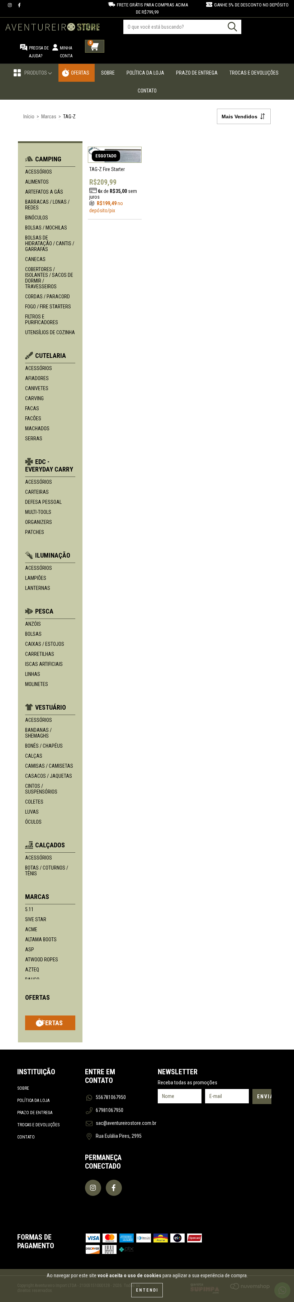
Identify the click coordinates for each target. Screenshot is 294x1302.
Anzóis (33, 624)
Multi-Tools (38, 512)
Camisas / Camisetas (49, 766)
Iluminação (52, 555)
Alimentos (37, 182)
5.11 (29, 909)
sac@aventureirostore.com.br (126, 1123)
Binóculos (36, 218)
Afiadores (37, 378)
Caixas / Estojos (44, 644)
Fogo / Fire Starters (48, 306)
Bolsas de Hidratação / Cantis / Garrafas (49, 243)
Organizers (38, 522)
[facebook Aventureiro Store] (19, 5)
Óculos (33, 822)
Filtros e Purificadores (41, 319)
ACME (31, 929)
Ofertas (80, 73)
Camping (48, 159)
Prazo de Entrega (197, 73)
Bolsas (33, 634)
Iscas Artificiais (44, 664)
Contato (147, 91)
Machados (37, 428)
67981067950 (109, 1110)
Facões (33, 418)
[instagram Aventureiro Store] (10, 5)
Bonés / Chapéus (44, 746)
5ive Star (35, 919)
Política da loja (33, 1100)
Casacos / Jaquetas (48, 776)
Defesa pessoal (43, 502)
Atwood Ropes (41, 959)
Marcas (48, 116)
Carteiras (37, 492)
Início (28, 116)
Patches (34, 532)
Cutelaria (50, 355)
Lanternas (37, 588)
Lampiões (35, 578)
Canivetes (36, 388)
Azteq (32, 969)
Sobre (108, 73)
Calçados (50, 845)
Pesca (44, 611)
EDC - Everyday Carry (49, 465)
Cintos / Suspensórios (41, 789)
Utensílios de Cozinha (50, 332)
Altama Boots (41, 939)
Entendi (147, 1290)
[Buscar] (232, 26)
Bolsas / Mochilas (46, 228)
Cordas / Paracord (47, 296)
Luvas (32, 812)
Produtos (36, 73)
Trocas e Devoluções (254, 73)
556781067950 (111, 1097)
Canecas (35, 259)
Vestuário (50, 707)
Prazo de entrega (34, 1112)
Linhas (32, 674)
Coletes (34, 802)
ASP (29, 949)
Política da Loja (145, 73)
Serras (33, 438)
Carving (34, 398)
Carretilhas (39, 654)
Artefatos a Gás (44, 192)
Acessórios (38, 172)
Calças (33, 756)
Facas (32, 408)
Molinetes (36, 684)
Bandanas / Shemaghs (38, 733)
